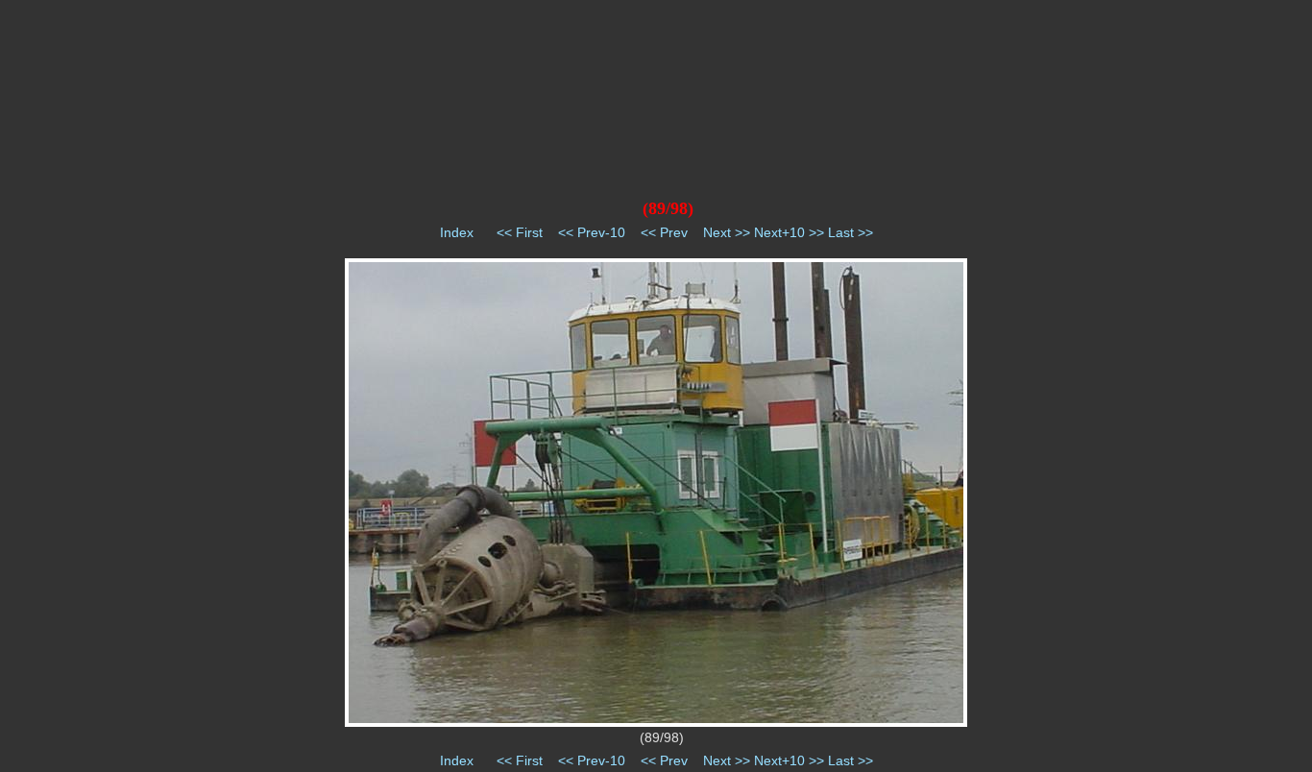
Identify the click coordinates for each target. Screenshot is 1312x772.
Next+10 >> (789, 232)
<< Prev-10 (591, 232)
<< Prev (664, 232)
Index (457, 232)
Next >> (726, 232)
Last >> (850, 232)
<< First (520, 232)
